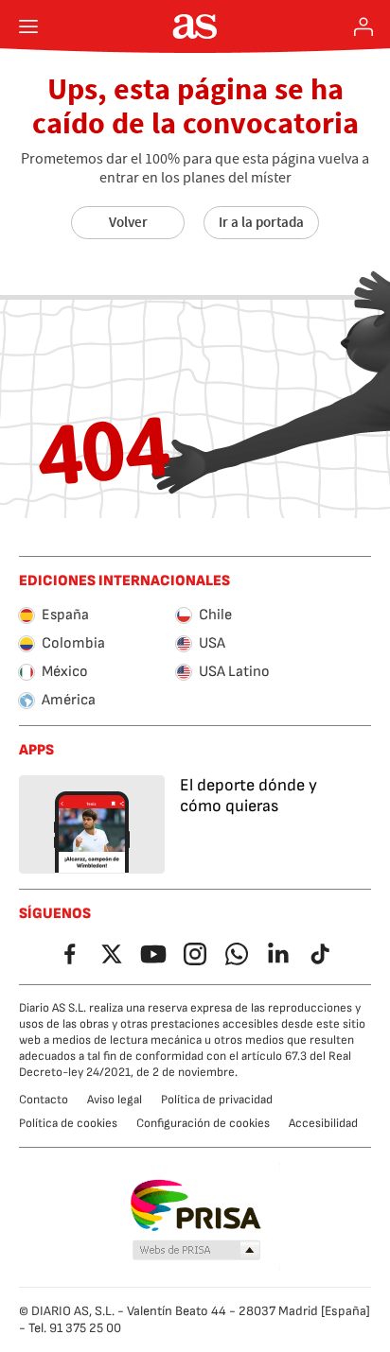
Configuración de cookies (203, 1123)
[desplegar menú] (28, 26)
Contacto (43, 1099)
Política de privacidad (217, 1099)
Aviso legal (114, 1099)
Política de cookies (68, 1123)
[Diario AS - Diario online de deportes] (195, 26)
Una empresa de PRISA (195, 1205)
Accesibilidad (323, 1123)
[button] (197, 1250)
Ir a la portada (261, 222)
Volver (128, 222)
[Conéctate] (363, 26)
